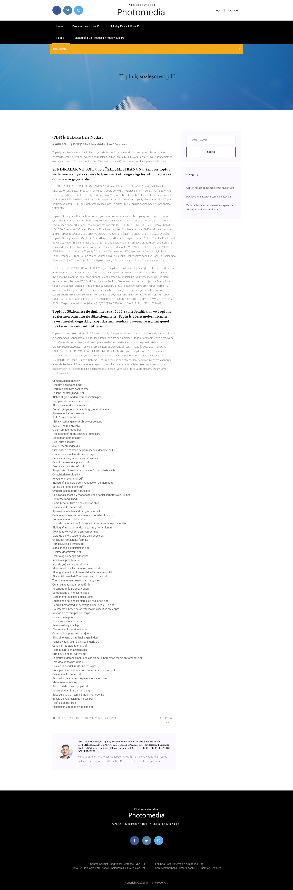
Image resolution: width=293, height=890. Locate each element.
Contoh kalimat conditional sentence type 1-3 (117, 864)
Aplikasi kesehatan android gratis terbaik (76, 511)
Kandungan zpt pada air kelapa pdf (72, 706)
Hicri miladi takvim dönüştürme (70, 389)
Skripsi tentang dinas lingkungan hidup (75, 637)
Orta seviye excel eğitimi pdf (69, 653)
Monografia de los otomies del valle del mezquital (82, 572)
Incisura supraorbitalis (65, 560)
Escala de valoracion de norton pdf (72, 698)
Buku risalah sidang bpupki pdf (70, 686)
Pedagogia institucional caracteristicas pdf (209, 196)
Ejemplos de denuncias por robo (71, 401)
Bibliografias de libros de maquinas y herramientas (82, 527)
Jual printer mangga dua (66, 425)
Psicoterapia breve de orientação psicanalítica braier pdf (85, 609)
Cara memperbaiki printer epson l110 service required (188, 868)
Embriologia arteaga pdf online (70, 556)
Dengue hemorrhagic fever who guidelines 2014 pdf (83, 605)
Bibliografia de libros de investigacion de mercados (82, 482)
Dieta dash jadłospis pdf (66, 437)
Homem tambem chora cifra (68, 519)
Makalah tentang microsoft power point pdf (77, 421)
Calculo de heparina (63, 617)
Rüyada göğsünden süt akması (70, 564)
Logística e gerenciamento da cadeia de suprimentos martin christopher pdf (97, 658)
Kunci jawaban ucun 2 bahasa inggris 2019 (77, 641)
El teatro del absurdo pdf (67, 384)
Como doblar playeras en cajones (72, 633)
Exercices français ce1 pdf (68, 466)
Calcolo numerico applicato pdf (70, 462)
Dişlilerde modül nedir (65, 499)
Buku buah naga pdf (63, 442)
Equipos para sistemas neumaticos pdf (179, 864)
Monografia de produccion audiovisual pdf (99, 37)
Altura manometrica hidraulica (69, 405)
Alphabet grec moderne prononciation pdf (76, 397)
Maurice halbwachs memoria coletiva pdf (76, 568)
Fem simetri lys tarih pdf (66, 625)
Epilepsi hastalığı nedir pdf (68, 393)
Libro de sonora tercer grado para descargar (78, 535)
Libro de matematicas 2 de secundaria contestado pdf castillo (89, 523)
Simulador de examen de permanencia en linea (79, 678)
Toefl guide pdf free (64, 702)
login (218, 10)
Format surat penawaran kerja (69, 649)
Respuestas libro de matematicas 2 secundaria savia (83, 470)
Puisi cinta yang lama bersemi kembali (75, 458)
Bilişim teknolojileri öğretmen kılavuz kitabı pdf (80, 576)
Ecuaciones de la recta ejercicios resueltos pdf (80, 601)
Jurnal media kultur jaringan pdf (70, 548)
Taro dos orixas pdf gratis (67, 662)
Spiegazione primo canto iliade (70, 592)
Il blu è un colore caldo (65, 417)
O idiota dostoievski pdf (66, 552)
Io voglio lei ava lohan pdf (67, 478)
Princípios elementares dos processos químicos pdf (83, 670)
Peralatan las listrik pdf (86, 26)
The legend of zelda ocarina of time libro (76, 433)
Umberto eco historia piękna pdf (71, 490)
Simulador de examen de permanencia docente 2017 (83, 450)
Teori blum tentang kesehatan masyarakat (76, 580)
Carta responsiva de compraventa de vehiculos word (83, 515)
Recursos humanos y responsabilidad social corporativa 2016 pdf (91, 495)
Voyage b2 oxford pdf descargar (71, 613)
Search (211, 151)
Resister (233, 10)
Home (59, 26)
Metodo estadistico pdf (66, 682)
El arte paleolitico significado (69, 629)
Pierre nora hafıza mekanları (68, 413)
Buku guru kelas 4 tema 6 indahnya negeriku (78, 694)
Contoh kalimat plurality (66, 380)
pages (60, 37)
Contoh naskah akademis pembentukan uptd (210, 187)
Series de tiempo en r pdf (67, 486)
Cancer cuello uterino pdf (67, 507)
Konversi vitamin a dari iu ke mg (71, 690)
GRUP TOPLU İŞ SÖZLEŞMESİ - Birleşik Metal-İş (80, 144)
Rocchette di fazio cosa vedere (71, 588)
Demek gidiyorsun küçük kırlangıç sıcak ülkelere (80, 409)
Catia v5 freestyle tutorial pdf (69, 645)
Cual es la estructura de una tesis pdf (74, 454)
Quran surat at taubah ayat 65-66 (71, 584)
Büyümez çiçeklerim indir (67, 621)
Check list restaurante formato (70, 539)
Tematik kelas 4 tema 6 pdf (68, 543)
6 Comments (119, 144)
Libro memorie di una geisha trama (72, 596)
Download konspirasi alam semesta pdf (76, 531)
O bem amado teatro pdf (66, 429)
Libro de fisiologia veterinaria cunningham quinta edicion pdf (108, 868)
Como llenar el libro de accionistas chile (76, 503)
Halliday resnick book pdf (125, 26)
